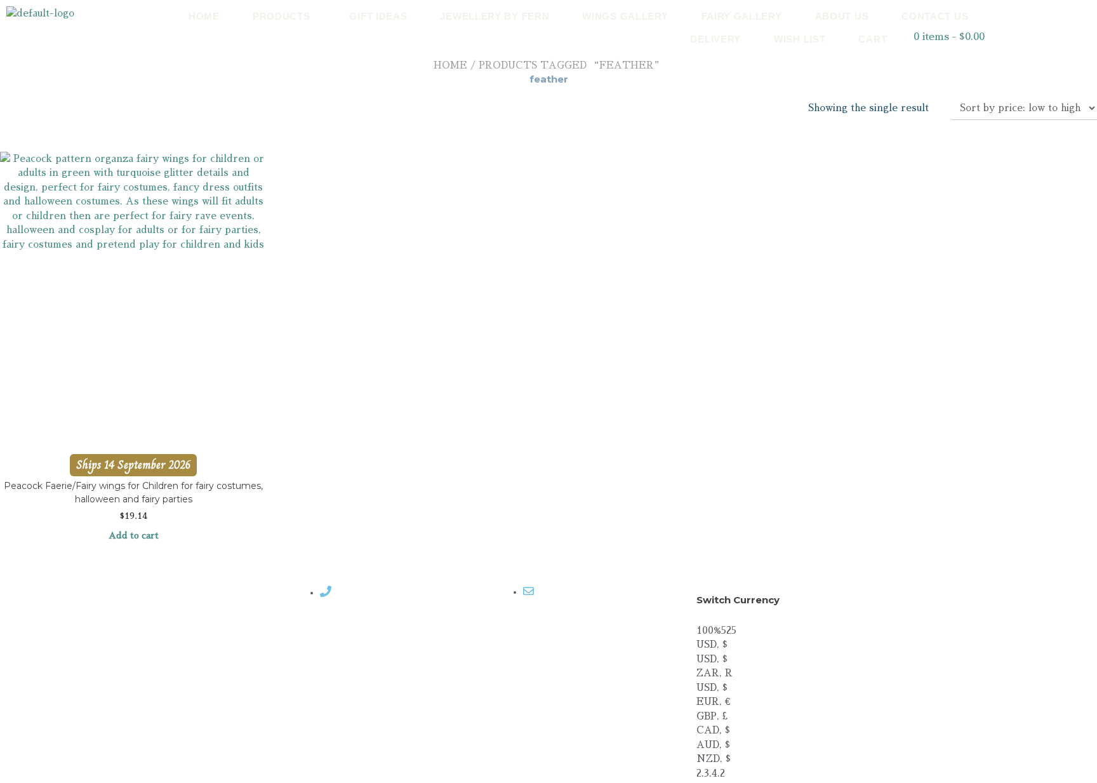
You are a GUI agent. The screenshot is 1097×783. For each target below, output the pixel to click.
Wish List (799, 39)
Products (281, 16)
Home (204, 16)
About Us (842, 16)
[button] (284, 16)
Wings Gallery (625, 16)
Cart (872, 39)
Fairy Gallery (741, 16)
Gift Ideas (378, 16)
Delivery (715, 39)
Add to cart (134, 535)
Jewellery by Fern (494, 16)
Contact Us (934, 16)
